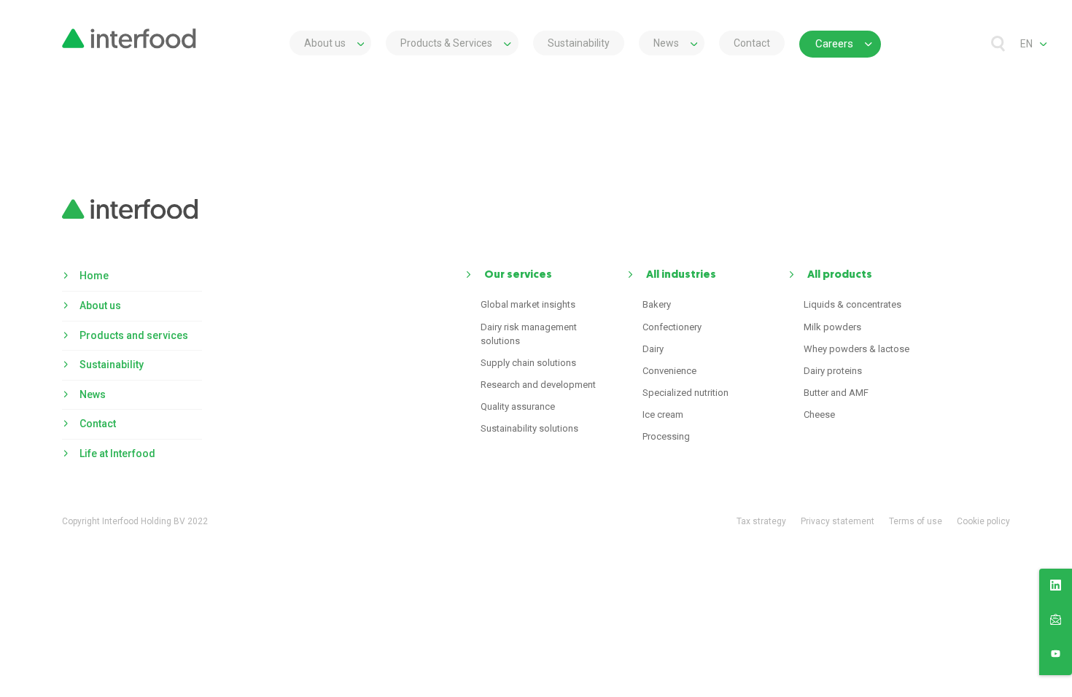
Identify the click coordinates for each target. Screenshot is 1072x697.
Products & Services (446, 43)
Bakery (656, 304)
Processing (666, 436)
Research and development (538, 384)
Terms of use (915, 521)
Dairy (653, 348)
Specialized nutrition (685, 392)
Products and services (133, 335)
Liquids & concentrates (852, 304)
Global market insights (528, 304)
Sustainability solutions (529, 428)
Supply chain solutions (528, 362)
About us (325, 43)
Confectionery (672, 327)
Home (94, 275)
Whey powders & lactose (856, 348)
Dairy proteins (833, 370)
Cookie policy (983, 521)
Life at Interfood (117, 453)
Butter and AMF (836, 392)
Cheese (819, 414)
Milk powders (832, 327)
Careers (834, 43)
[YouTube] (1055, 656)
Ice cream (662, 414)
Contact (752, 43)
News (666, 43)
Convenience (669, 370)
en (1026, 44)
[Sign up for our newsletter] (1055, 621)
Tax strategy (761, 521)
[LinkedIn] (1055, 587)
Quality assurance (518, 406)
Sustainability (579, 43)
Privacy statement (837, 521)
